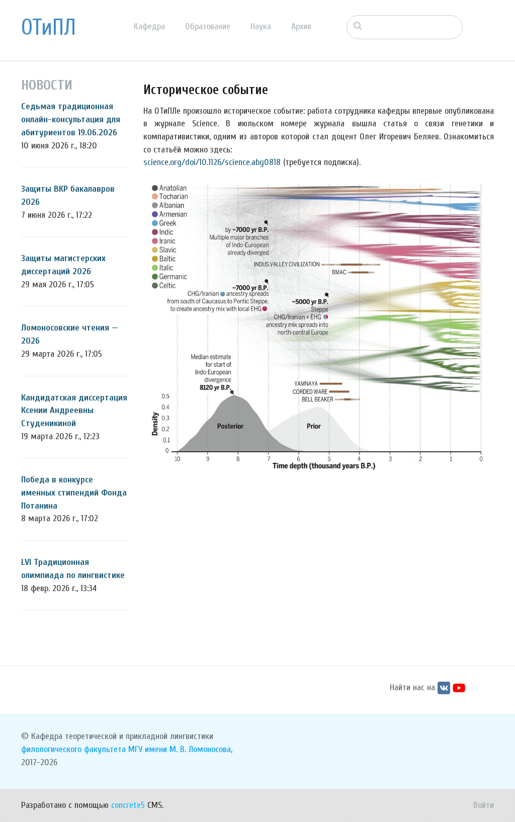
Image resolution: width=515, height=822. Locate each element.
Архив (301, 26)
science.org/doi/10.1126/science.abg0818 (212, 162)
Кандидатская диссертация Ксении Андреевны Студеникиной (74, 410)
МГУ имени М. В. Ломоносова (179, 749)
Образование (207, 26)
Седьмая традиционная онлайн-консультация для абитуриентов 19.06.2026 (70, 119)
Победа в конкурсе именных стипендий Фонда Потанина (74, 492)
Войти (483, 805)
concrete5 (128, 805)
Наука (260, 26)
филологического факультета (73, 749)
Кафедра (149, 26)
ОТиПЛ (48, 28)
